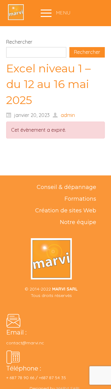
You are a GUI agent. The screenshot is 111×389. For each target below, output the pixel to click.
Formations (80, 198)
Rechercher (19, 42)
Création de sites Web (65, 210)
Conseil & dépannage (66, 187)
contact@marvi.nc (25, 343)
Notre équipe (78, 222)
